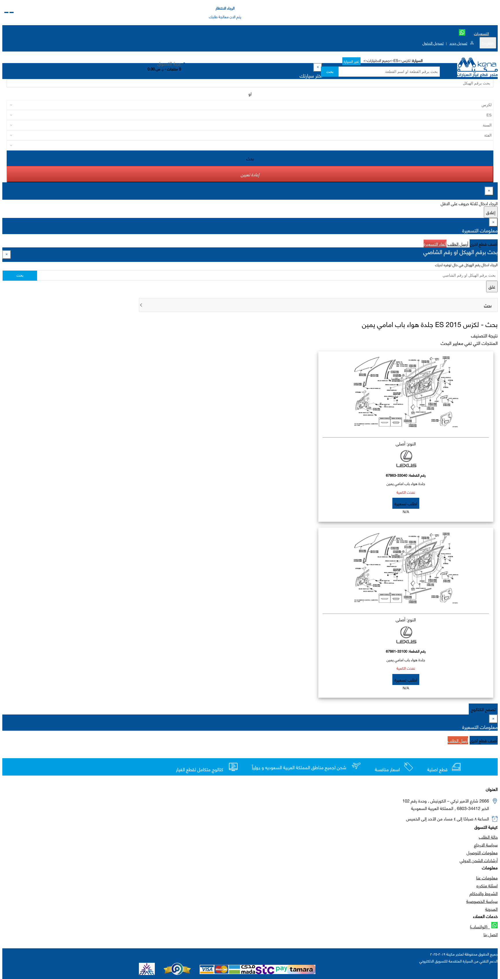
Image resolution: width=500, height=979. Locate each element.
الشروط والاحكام (484, 893)
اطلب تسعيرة (405, 503)
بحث (329, 71)
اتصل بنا (491, 934)
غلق (491, 286)
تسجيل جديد (458, 42)
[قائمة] (12, 12)
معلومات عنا (487, 877)
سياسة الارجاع (486, 844)
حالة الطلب (488, 837)
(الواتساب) (480, 926)
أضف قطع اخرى (484, 244)
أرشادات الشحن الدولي (479, 860)
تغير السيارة (351, 61)
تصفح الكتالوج (483, 709)
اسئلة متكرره (487, 885)
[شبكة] (6, 12)
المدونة (491, 909)
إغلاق (490, 212)
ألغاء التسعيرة (435, 244)
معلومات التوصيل (482, 852)
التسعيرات (481, 33)
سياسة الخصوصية (482, 901)
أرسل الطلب (458, 244)
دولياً (256, 767)
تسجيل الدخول (433, 42)
